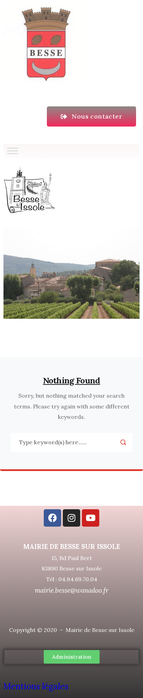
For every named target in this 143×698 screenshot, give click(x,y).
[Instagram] (71, 518)
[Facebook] (52, 518)
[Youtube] (90, 518)
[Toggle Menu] (12, 150)
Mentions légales (36, 686)
